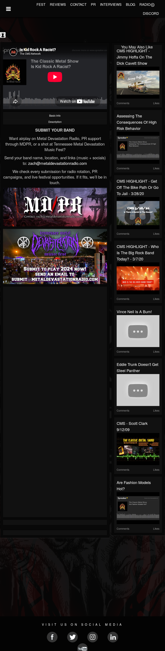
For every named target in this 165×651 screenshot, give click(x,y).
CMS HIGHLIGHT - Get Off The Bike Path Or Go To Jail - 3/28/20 (138, 187)
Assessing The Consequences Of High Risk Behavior (137, 122)
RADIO (144, 4)
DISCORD (151, 13)
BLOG (130, 4)
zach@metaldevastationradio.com (57, 163)
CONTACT (78, 4)
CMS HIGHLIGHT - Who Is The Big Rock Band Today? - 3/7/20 (138, 253)
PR (93, 4)
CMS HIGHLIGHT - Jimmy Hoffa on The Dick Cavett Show (134, 57)
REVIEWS (58, 4)
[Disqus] (55, 346)
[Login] (152, 4)
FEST (41, 4)
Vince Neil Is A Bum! (134, 311)
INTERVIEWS (111, 4)
